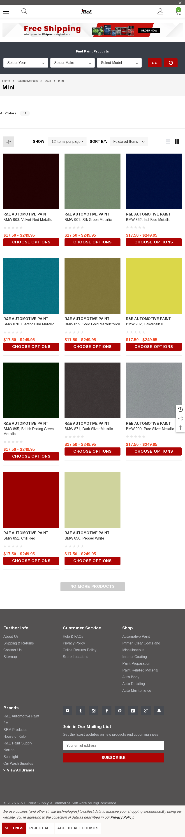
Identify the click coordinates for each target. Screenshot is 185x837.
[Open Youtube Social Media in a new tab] (67, 710)
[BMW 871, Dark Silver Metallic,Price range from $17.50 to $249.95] (92, 390)
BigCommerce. (105, 803)
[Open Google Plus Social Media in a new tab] (146, 710)
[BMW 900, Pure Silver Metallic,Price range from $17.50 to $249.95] (154, 390)
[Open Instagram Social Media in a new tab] (93, 710)
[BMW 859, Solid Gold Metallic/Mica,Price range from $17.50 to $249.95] (92, 286)
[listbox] (129, 141)
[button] (92, 30)
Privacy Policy (121, 817)
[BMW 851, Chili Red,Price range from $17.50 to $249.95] (31, 500)
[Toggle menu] (6, 10)
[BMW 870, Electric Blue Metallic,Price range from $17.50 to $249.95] (31, 286)
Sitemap (10, 657)
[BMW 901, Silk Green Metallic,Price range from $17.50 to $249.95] (92, 181)
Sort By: (98, 141)
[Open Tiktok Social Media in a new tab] (133, 710)
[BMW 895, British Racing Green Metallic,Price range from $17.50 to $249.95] (31, 390)
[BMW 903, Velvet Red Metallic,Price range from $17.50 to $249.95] (31, 181)
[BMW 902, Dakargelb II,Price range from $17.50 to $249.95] (154, 286)
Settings (14, 828)
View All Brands (20, 770)
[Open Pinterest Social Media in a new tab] (120, 710)
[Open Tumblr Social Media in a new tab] (80, 710)
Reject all (40, 828)
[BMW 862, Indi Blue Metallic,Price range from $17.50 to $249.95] (154, 181)
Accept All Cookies (78, 828)
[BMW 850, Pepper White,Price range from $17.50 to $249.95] (92, 500)
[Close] (180, 2)
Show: (39, 141)
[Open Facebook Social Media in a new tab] (106, 710)
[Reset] (171, 62)
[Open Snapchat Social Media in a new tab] (159, 710)
